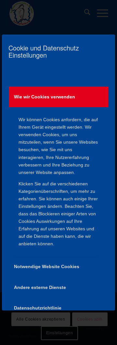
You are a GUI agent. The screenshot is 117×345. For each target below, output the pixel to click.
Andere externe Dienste (40, 287)
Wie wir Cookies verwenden (44, 96)
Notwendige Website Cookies (46, 266)
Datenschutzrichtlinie (37, 307)
